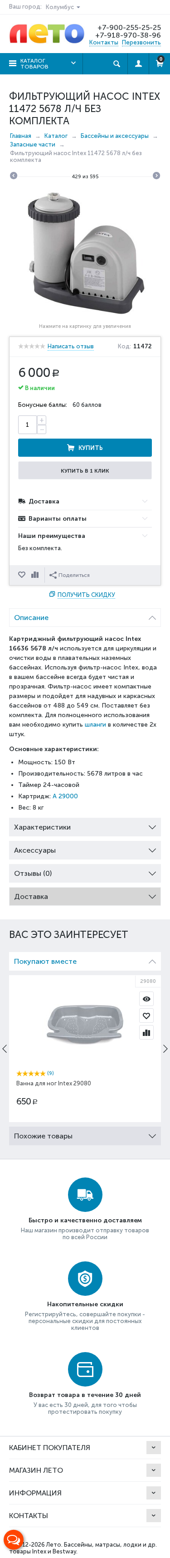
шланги (95, 724)
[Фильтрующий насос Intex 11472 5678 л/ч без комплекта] (85, 253)
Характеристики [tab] (42, 827)
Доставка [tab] (31, 896)
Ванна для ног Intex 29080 (53, 1083)
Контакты (103, 42)
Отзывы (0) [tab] (33, 873)
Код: (124, 346)
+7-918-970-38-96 (128, 35)
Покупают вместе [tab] (45, 961)
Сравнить (35, 575)
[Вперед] (156, 177)
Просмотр (146, 998)
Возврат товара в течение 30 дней (85, 1395)
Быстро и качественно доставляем (85, 1220)
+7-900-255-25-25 (129, 27)
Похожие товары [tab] (43, 1136)
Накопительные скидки (85, 1304)
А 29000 (65, 796)
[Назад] (13, 177)
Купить (90, 447)
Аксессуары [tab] (35, 850)
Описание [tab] (31, 617)
